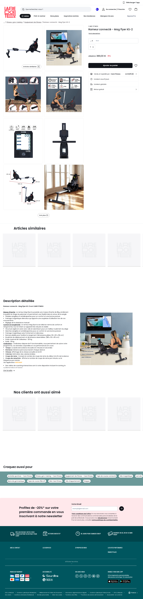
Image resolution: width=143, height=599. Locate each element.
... (4, 22)
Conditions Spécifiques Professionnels (100, 592)
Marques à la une (107, 16)
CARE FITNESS (93, 26)
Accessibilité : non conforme (114, 595)
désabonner (102, 518)
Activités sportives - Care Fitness (20, 476)
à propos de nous (81, 548)
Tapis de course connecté (106, 476)
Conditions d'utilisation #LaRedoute (24, 595)
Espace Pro (131, 16)
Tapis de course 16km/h (36, 481)
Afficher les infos (71, 562)
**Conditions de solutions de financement (92, 595)
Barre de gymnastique (16, 481)
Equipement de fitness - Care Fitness (79, 476)
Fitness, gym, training (14, 22)
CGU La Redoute (118, 592)
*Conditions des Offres (71, 595)
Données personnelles (43, 595)
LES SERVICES (47, 548)
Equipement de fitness (32, 22)
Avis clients (8, 595)
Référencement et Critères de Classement (50, 592)
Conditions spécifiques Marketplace (26, 592)
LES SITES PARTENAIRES (115, 548)
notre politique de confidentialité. (105, 520)
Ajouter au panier (110, 65)
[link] (113, 74)
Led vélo (139, 476)
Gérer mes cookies (57, 595)
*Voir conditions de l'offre (81, 514)
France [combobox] (133, 593)
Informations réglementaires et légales (76, 592)
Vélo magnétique (126, 476)
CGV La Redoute (9, 592)
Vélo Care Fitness (55, 481)
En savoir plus (127, 577)
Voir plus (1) (43, 215)
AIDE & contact (15, 548)
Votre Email (76, 504)
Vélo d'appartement (72, 481)
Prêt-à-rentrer (39, 16)
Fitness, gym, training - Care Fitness (49, 476)
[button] (135, 9)
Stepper (87, 481)
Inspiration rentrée (71, 16)
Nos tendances (89, 16)
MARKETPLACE (112, 552)
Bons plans (54, 16)
